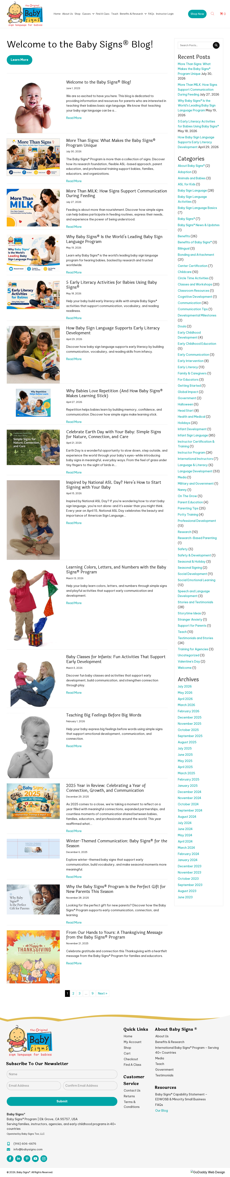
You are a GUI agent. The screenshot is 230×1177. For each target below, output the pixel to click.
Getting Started (189, 386)
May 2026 (185, 693)
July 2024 (185, 823)
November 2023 (189, 872)
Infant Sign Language (193, 435)
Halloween (185, 404)
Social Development (192, 574)
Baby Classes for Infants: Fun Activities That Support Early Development (116, 659)
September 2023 (190, 885)
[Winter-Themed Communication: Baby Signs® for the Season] (33, 848)
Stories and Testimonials (195, 602)
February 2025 (188, 779)
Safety (183, 549)
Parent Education (190, 502)
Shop (127, 1048)
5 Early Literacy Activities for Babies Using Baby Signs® (111, 285)
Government (187, 398)
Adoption (184, 172)
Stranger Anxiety (190, 619)
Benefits (184, 236)
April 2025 (185, 767)
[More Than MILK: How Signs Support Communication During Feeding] (33, 207)
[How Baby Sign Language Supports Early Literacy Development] (33, 354)
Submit (62, 1101)
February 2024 (188, 854)
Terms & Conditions (132, 1104)
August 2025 (187, 742)
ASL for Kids (186, 184)
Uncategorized (188, 655)
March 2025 (186, 773)
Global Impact (188, 392)
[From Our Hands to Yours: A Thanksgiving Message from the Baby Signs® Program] (33, 956)
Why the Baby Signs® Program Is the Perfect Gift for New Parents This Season (116, 889)
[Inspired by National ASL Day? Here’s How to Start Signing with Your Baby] (33, 520)
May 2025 (185, 761)
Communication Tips (193, 309)
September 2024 (190, 810)
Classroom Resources (193, 291)
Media (182, 477)
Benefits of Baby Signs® (195, 242)
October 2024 (188, 804)
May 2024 (185, 835)
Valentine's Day (189, 661)
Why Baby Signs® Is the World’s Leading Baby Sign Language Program (114, 239)
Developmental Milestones (197, 315)
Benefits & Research (169, 1042)
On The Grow (187, 496)
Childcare (185, 272)
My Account (132, 1042)
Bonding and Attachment (196, 255)
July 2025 (185, 748)
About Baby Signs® (191, 166)
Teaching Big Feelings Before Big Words (103, 715)
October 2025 (188, 730)
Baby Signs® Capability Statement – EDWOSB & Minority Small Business (181, 1096)
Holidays (184, 423)
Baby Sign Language (192, 190)
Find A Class (132, 1065)
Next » (102, 993)
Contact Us (132, 1091)
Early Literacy (188, 367)
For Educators (188, 379)
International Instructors (195, 459)
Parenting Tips (188, 508)
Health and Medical (191, 417)
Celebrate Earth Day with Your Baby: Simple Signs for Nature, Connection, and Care (113, 434)
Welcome (185, 668)
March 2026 (186, 705)
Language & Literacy (193, 465)
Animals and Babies (192, 178)
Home (128, 1036)
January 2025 (188, 786)
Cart (127, 1053)
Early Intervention (191, 361)
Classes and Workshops (195, 284)
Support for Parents (192, 626)
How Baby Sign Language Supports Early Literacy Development (113, 330)
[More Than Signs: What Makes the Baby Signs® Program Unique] (33, 157)
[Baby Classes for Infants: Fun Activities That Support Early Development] (33, 681)
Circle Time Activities (193, 278)
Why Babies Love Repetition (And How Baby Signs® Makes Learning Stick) (114, 393)
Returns (129, 1096)
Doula (182, 326)
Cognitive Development (195, 297)
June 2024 (185, 829)
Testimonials (164, 1075)
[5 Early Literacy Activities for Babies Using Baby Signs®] (33, 295)
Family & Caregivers (192, 373)
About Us (162, 1036)
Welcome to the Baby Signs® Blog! (98, 82)
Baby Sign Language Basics (197, 208)
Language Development (195, 471)
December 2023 (189, 866)
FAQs (159, 1105)
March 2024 (186, 848)
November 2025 (189, 724)
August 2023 (187, 891)
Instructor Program (191, 452)
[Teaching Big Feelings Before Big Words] (33, 745)
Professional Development (197, 521)
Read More (74, 118)
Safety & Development (194, 555)
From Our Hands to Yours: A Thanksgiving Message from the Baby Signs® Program (114, 935)
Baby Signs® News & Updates (199, 225)
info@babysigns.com (28, 1149)
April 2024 (185, 841)
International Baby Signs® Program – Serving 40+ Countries (187, 1050)
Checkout (131, 1059)
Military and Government (196, 483)
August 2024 (187, 817)
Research (184, 532)
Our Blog (161, 1111)
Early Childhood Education (197, 344)
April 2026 (185, 699)
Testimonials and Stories (195, 638)
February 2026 (188, 711)
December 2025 (190, 717)
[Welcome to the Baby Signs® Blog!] (33, 106)
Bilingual (184, 248)
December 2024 (189, 792)
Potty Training (188, 514)
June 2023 (185, 897)
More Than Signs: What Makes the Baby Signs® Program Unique (111, 143)
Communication (189, 303)
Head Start (186, 410)
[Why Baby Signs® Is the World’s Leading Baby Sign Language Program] (33, 253)
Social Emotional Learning (196, 580)
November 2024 (189, 798)
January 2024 (188, 860)
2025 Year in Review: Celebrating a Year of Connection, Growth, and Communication (106, 788)
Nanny (182, 490)
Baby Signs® (186, 219)
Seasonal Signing (190, 568)
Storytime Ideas (189, 613)
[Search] (216, 45)
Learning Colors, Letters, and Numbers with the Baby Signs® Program (116, 569)
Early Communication (193, 355)
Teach (182, 632)
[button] (197, 14)
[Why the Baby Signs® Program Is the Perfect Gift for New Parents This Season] (33, 899)
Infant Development (192, 429)
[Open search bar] (212, 13)
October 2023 (188, 879)
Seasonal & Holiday (192, 561)
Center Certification (192, 266)
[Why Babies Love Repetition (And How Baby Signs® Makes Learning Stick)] (33, 402)
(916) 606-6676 (24, 1144)
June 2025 (185, 755)
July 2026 (185, 686)
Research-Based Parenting (197, 538)
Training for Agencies (193, 649)
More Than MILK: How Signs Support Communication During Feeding (116, 193)
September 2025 (190, 736)
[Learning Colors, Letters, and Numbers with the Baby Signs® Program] (33, 607)
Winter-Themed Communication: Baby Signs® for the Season (116, 843)
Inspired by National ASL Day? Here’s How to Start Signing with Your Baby (113, 485)
